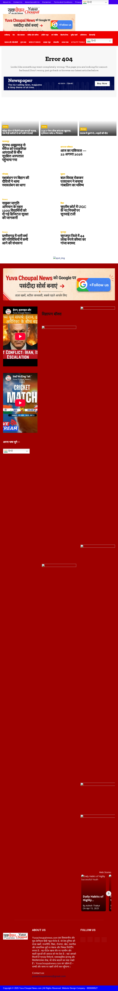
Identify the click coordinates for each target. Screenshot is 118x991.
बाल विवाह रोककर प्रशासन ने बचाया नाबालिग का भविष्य (72, 181)
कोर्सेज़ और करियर (33, 35)
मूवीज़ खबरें (74, 35)
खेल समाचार (21, 35)
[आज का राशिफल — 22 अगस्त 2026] (102, 151)
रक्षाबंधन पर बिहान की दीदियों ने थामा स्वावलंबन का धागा (15, 181)
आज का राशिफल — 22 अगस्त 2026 (73, 152)
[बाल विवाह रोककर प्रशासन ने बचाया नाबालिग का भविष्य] (102, 180)
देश (14, 35)
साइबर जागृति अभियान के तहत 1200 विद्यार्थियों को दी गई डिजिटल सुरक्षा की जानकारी (15, 210)
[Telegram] (97, 939)
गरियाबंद (5, 174)
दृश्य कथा (23, 42)
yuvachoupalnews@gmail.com (49, 976)
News (5, 127)
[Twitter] (104, 939)
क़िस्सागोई (92, 35)
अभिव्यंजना (83, 35)
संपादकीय (56, 42)
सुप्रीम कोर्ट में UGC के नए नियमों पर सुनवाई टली (73, 210)
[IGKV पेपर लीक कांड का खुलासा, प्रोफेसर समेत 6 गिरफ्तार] (59, 117)
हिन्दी (93, 40)
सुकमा (63, 174)
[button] (111, 34)
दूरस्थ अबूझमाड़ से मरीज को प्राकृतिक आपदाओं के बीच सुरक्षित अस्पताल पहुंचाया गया (14, 152)
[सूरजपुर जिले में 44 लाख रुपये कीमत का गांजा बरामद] (102, 238)
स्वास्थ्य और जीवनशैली (11, 42)
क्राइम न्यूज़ (47, 42)
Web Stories (35, 42)
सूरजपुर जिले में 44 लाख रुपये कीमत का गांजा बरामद (73, 239)
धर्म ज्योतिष (54, 35)
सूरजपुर (63, 232)
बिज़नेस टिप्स (64, 35)
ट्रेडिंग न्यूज (45, 35)
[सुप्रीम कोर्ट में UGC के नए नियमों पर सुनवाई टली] (102, 209)
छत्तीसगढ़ (7, 35)
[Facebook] (83, 939)
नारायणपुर (5, 141)
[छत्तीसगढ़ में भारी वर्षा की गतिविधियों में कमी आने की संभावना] (43, 238)
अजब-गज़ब (65, 42)
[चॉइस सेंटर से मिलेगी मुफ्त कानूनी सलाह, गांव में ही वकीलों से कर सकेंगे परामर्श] (20, 117)
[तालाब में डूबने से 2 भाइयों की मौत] (97, 117)
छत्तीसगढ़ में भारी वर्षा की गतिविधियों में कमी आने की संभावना (15, 239)
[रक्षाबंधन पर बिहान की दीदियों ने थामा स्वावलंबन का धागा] (43, 180)
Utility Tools (78, 42)
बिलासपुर (83, 129)
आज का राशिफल (67, 147)
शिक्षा (62, 203)
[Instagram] (90, 939)
